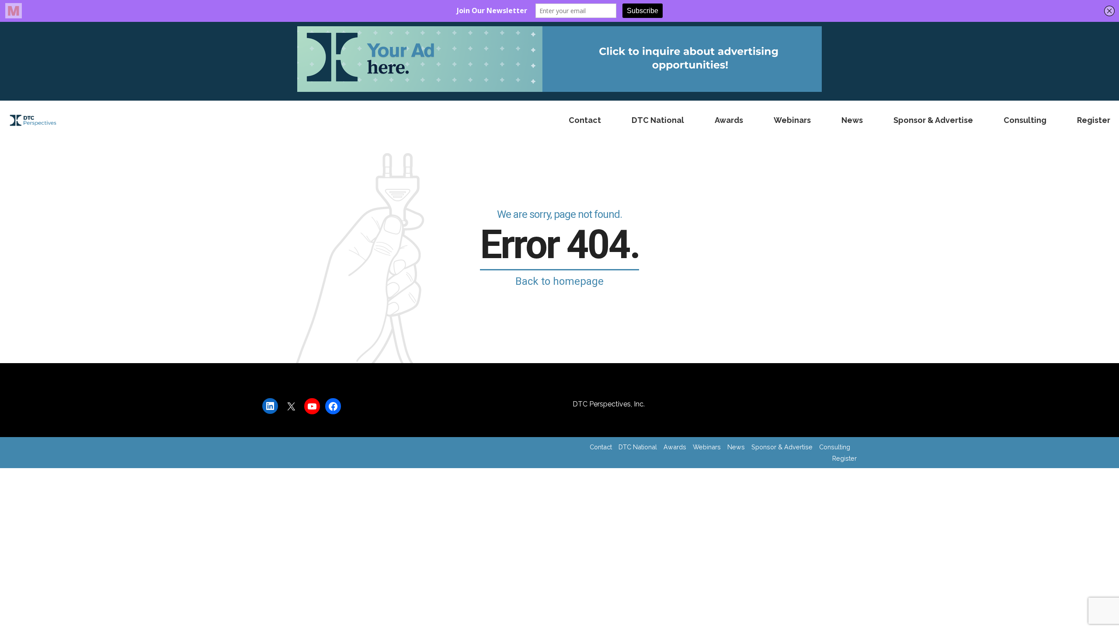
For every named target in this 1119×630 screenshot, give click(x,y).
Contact (585, 120)
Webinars (792, 120)
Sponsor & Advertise (933, 120)
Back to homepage (559, 281)
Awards (729, 120)
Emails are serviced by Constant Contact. (775, 571)
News (852, 120)
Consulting (1025, 120)
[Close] (840, 502)
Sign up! (779, 553)
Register (1093, 120)
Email (279, 541)
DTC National (658, 120)
